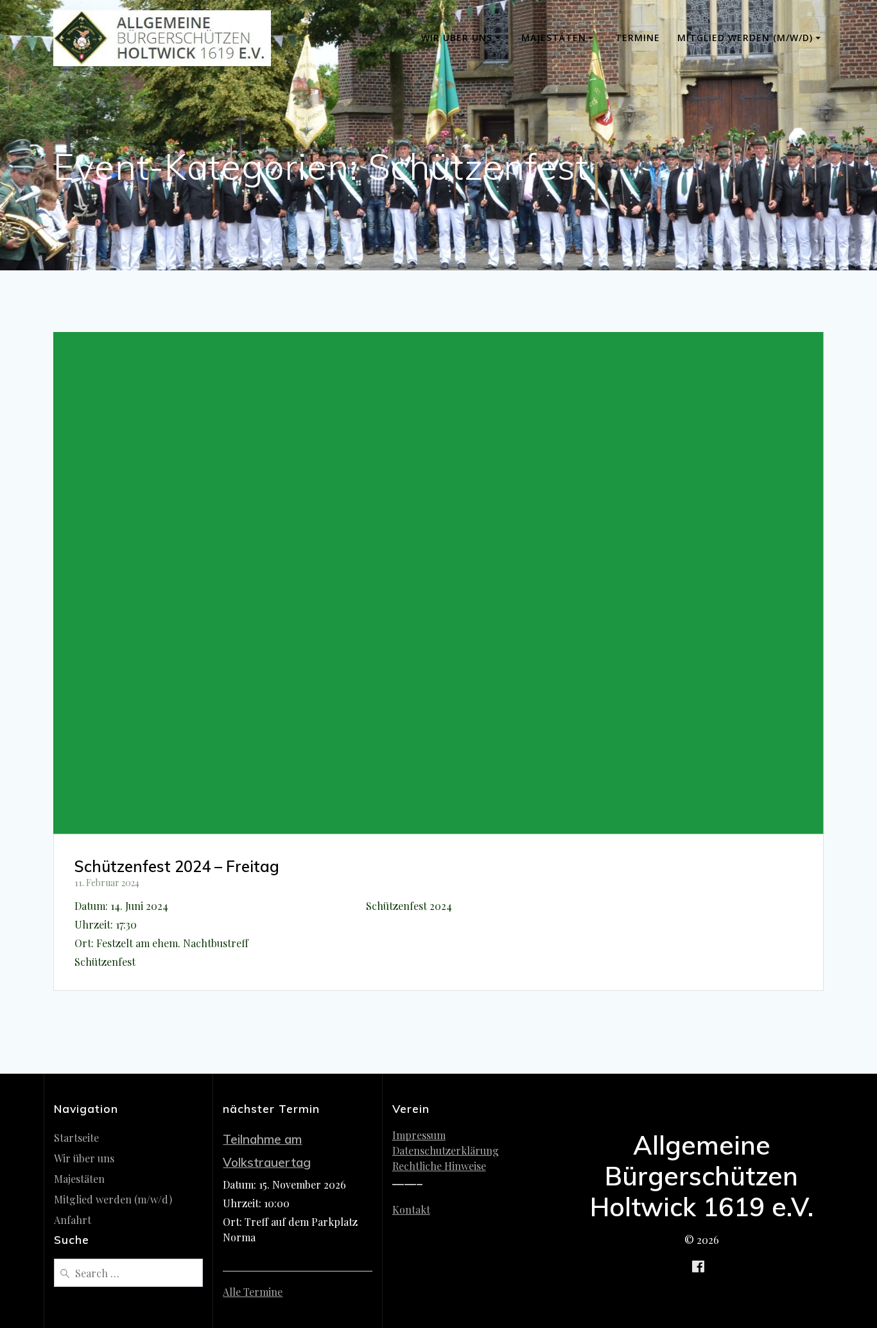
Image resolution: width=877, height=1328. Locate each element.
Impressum (419, 1135)
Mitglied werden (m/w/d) (745, 37)
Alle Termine (252, 1291)
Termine (637, 37)
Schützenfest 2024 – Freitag (176, 866)
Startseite (76, 1137)
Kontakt (411, 1209)
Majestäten (553, 37)
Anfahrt (72, 1220)
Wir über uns (456, 37)
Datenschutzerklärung (445, 1150)
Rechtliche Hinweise (439, 1166)
